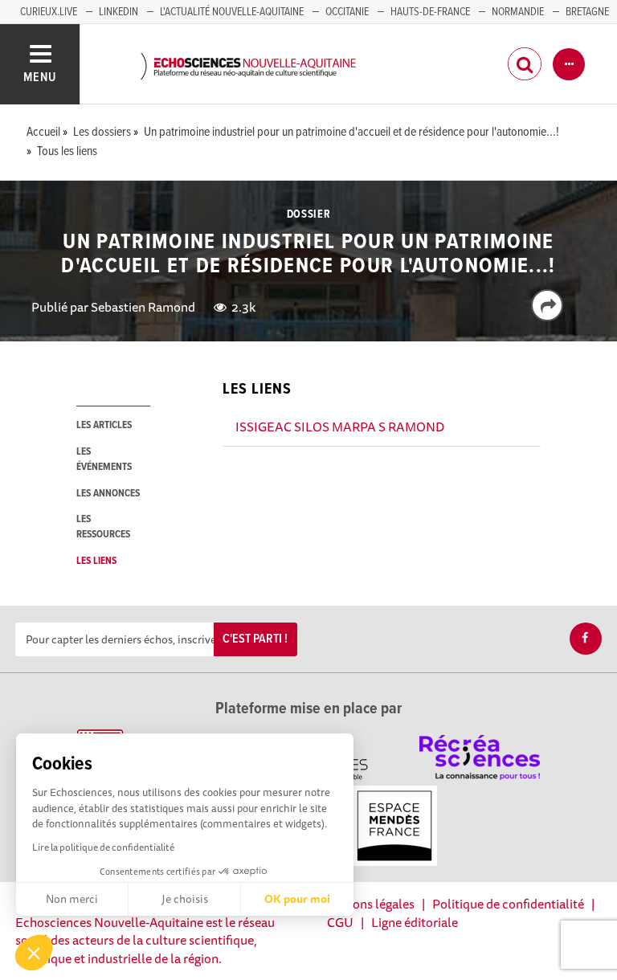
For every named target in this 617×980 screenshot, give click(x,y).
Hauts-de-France (430, 12)
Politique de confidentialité (508, 903)
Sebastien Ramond (143, 306)
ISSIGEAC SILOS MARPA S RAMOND (339, 426)
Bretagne (587, 12)
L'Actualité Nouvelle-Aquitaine (232, 12)
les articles (104, 425)
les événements (104, 459)
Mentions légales (367, 903)
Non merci (72, 899)
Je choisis (184, 899)
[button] (33, 952)
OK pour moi (297, 899)
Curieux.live (48, 12)
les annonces (108, 493)
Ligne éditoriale (414, 922)
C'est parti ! (255, 639)
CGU (340, 922)
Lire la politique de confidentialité (103, 847)
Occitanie (347, 12)
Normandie (518, 12)
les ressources (103, 526)
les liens (96, 561)
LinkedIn (118, 12)
